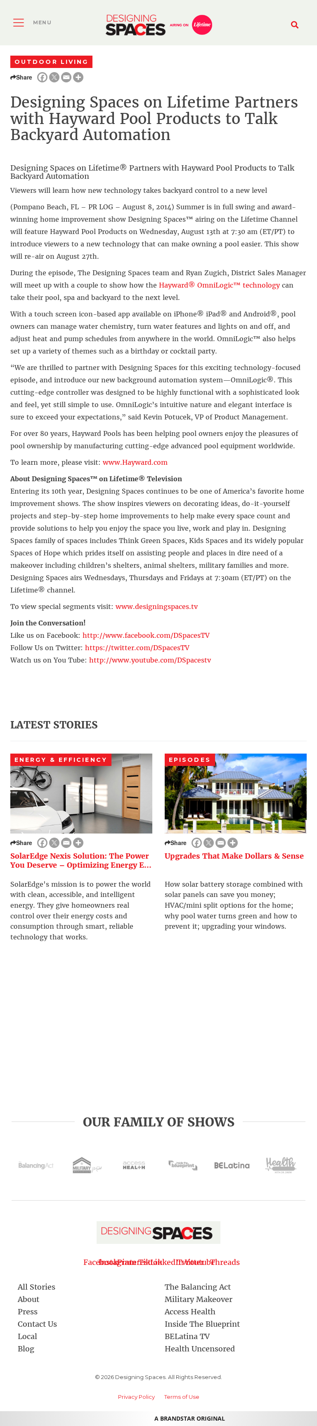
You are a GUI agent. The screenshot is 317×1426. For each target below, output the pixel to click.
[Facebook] (42, 77)
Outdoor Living (51, 62)
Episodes (190, 759)
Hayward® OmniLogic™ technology (219, 285)
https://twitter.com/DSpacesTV (137, 648)
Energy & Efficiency (60, 759)
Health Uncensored (200, 1348)
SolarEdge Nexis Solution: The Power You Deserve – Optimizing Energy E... (80, 860)
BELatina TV (187, 1336)
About (28, 1299)
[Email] (66, 77)
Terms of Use (181, 1396)
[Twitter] (54, 77)
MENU (42, 22)
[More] (78, 77)
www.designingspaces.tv (157, 606)
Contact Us (37, 1324)
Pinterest (134, 1262)
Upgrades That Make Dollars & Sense (234, 856)
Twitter (183, 1262)
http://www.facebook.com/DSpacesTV (146, 635)
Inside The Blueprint (202, 1324)
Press (28, 1311)
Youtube (200, 1262)
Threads (216, 1262)
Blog (26, 1348)
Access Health (190, 1311)
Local (27, 1336)
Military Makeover (198, 1299)
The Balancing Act (198, 1287)
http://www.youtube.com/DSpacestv (150, 660)
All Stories (36, 1287)
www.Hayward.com (135, 462)
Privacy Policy (136, 1396)
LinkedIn (166, 1262)
